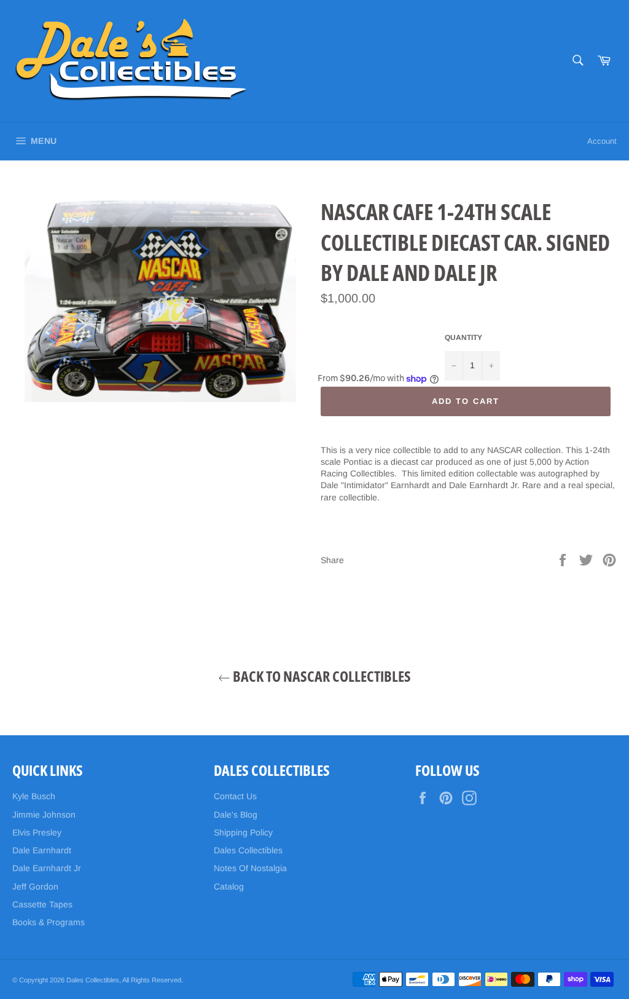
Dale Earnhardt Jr (46, 868)
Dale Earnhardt (41, 850)
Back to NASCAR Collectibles (320, 676)
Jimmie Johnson (44, 814)
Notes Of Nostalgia (250, 868)
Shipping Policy (243, 832)
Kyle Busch (33, 796)
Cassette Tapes (42, 904)
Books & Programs (48, 922)
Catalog (229, 886)
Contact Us (235, 796)
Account (602, 141)
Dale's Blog (235, 814)
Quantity (463, 337)
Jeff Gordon (35, 886)
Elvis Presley (36, 832)
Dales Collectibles (248, 850)
